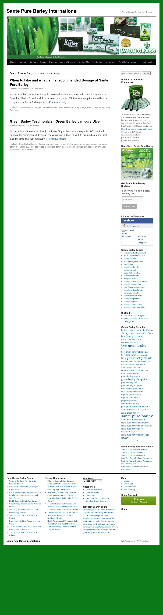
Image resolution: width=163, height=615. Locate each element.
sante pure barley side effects (134, 307)
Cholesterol (141, 364)
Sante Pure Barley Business (96, 501)
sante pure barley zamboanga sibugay (135, 436)
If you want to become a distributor (139, 129)
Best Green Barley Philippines (142, 239)
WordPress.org (129, 489)
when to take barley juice (98, 107)
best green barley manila (129, 349)
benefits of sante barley (101, 524)
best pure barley (128, 354)
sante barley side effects (133, 284)
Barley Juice (128, 333)
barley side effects (144, 333)
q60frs (85, 515)
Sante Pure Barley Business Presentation (136, 458)
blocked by (139, 500)
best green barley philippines (134, 351)
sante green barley (130, 270)
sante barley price (130, 301)
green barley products (103, 526)
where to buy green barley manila (132, 441)
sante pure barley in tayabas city (136, 425)
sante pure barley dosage (75, 107)
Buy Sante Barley (127, 361)
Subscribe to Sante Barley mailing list (136, 192)
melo (41, 88)
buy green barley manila (136, 358)
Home (13, 61)
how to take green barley (52, 107)
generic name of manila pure (134, 255)
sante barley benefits (131, 267)
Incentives (110, 61)
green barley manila (130, 376)
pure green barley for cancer (134, 406)
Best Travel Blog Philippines (134, 315)
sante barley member (131, 275)
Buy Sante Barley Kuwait (143, 361)
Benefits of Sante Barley (129, 342)
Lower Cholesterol (136, 391)
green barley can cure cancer (81, 146)
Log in (126, 481)
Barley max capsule (131, 292)
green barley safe (129, 382)
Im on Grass (125, 391)
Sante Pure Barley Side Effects (132, 452)
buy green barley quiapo (57, 146)
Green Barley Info (26, 107)
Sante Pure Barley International (42, 10)
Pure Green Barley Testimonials (98, 498)
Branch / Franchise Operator (62, 61)
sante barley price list (91, 509)
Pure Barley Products (128, 61)
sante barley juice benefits (133, 290)
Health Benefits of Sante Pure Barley (23, 501)
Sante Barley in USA (132, 272)
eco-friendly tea (126, 367)
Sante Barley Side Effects (143, 410)
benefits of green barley (132, 336)
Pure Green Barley (130, 403)
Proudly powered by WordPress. (136, 541)
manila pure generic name (133, 261)
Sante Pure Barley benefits (133, 419)
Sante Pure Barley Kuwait (130, 432)
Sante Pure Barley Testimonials (133, 455)
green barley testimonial (132, 385)
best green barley (133, 345)
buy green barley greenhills (58, 143)
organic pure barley (130, 397)
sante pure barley (130, 258)
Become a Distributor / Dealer (32, 61)
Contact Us (83, 61)
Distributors (97, 61)
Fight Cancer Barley (128, 370)
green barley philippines (135, 379)
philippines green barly (129, 400)
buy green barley (142, 355)
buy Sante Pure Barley (129, 364)
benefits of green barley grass (131, 339)
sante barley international (133, 295)
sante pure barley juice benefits (135, 281)
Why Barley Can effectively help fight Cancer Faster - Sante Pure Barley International (61, 495)
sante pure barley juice (132, 428)
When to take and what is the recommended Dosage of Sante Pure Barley (59, 82)
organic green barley (131, 394)
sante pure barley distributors (135, 422)
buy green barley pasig (36, 146)
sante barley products (132, 298)
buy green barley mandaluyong (84, 143)
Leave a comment (28, 149)
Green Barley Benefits (27, 143)
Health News (91, 495)
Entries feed (128, 483)
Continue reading (59, 102)
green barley (128, 264)
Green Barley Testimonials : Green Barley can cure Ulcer (55, 121)
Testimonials (147, 61)
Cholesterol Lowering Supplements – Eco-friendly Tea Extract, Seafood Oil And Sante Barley (25, 495)
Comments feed (130, 486)
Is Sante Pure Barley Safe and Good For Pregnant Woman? (63, 526)
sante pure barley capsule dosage (95, 529)
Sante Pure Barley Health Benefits (134, 449)
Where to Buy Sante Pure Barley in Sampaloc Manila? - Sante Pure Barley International (61, 484)
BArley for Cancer (144, 329)
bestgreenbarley (130, 278)
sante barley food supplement (135, 252)
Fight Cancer (137, 367)
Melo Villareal (131, 226)
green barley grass (142, 370)
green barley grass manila (130, 373)
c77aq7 (114, 526)
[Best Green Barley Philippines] (129, 236)
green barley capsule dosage (134, 287)
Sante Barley (127, 409)
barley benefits (128, 329)
